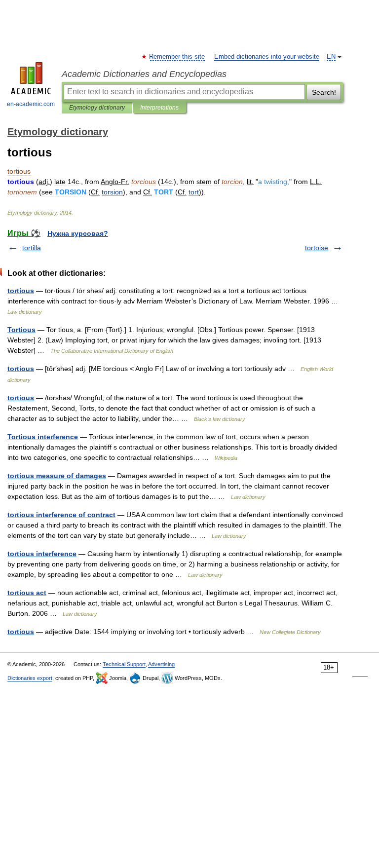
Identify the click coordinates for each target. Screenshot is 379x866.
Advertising (161, 664)
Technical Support (124, 664)
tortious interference (41, 554)
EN (331, 56)
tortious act (26, 593)
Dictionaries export (29, 678)
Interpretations (159, 107)
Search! (324, 92)
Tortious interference (42, 437)
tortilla (31, 248)
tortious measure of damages (56, 476)
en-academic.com (31, 104)
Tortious (21, 330)
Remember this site (177, 56)
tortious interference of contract (61, 515)
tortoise (316, 248)
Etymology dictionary (97, 107)
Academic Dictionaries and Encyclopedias (144, 74)
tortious (20, 291)
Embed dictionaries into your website (266, 56)
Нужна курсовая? (77, 233)
